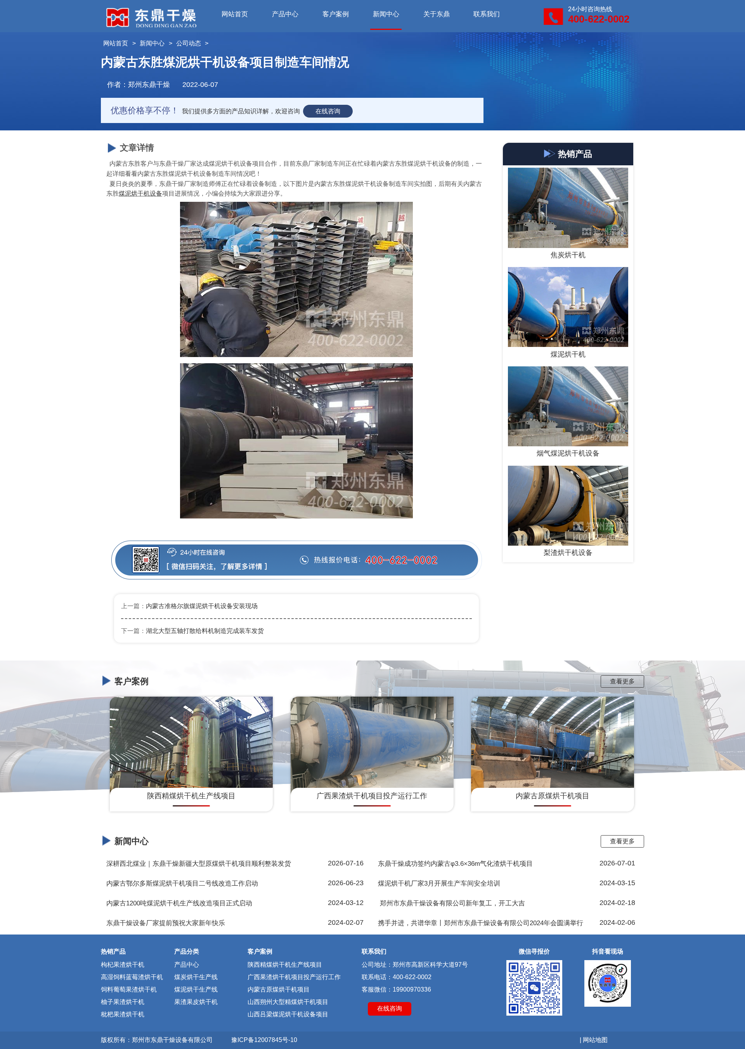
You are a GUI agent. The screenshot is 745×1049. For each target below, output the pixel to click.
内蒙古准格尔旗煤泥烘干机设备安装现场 (202, 606)
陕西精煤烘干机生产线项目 (285, 964)
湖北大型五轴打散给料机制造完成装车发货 (205, 631)
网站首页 (235, 14)
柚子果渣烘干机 (122, 1002)
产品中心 (285, 14)
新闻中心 (386, 14)
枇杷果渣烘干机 (122, 1014)
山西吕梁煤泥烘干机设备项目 (288, 1014)
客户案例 (335, 14)
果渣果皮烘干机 (196, 1002)
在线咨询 (327, 111)
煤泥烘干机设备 (140, 193)
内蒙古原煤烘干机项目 (279, 989)
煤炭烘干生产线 (196, 977)
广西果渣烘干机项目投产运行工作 (294, 977)
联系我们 (486, 14)
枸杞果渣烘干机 (122, 964)
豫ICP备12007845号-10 (264, 1040)
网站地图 (595, 1040)
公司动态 (188, 43)
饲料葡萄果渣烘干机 (129, 989)
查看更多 (622, 681)
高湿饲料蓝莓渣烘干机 (132, 977)
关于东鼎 (436, 14)
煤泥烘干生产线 (196, 989)
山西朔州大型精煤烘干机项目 (288, 1002)
